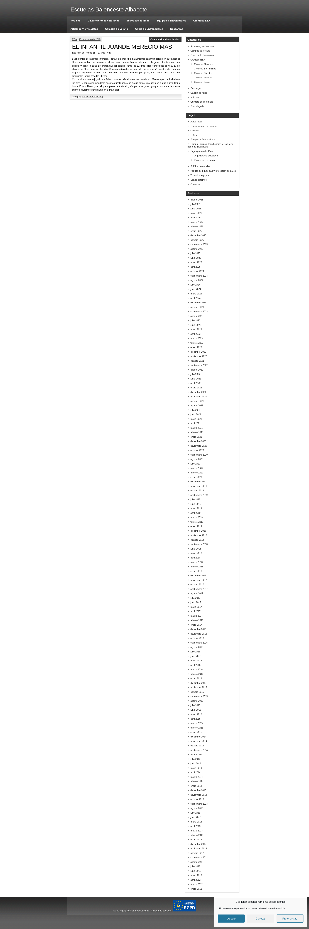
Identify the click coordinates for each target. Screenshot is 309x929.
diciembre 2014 (198, 736)
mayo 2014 (196, 768)
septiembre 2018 (199, 544)
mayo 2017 (196, 607)
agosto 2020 (196, 459)
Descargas (176, 28)
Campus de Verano (116, 28)
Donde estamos (198, 179)
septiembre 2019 (199, 495)
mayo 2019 (196, 508)
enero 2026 (196, 231)
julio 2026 (195, 204)
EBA (74, 39)
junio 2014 (195, 763)
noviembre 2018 (198, 535)
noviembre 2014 (198, 741)
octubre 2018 (197, 539)
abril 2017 (195, 611)
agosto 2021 (196, 405)
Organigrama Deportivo (206, 155)
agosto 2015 (196, 701)
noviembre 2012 (198, 848)
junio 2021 (195, 414)
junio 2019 (195, 504)
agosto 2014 (196, 754)
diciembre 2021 (198, 392)
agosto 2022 (196, 369)
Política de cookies (200, 166)
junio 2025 (195, 258)
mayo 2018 (196, 553)
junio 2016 (195, 656)
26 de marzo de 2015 (89, 39)
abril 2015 (195, 718)
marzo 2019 (196, 517)
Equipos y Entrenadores (171, 20)
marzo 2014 (196, 777)
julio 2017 (195, 598)
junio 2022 (195, 378)
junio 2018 (195, 548)
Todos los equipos (138, 20)
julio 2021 (195, 410)
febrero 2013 (196, 835)
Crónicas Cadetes (203, 73)
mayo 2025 (196, 262)
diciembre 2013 (198, 790)
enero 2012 (196, 888)
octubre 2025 (197, 240)
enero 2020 (196, 477)
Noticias (75, 20)
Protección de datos (204, 160)
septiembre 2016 (199, 642)
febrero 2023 (196, 343)
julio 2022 (195, 374)
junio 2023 (195, 325)
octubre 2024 (197, 271)
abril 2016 (195, 665)
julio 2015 (195, 705)
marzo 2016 (196, 669)
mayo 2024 (196, 293)
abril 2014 (195, 772)
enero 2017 (196, 624)
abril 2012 (195, 880)
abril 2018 (195, 557)
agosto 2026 (196, 199)
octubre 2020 (197, 450)
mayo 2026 (196, 213)
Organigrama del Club (201, 151)
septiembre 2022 (199, 365)
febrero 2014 (196, 781)
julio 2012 (195, 866)
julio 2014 (195, 759)
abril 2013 (195, 826)
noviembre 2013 (198, 794)
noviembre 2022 (198, 356)
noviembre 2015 (198, 687)
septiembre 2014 (199, 750)
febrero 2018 (196, 566)
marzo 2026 (196, 222)
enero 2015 (196, 732)
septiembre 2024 (199, 275)
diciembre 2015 (198, 683)
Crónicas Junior (202, 82)
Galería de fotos (198, 92)
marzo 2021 (196, 428)
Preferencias (289, 918)
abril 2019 (195, 513)
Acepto (231, 918)
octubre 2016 (197, 638)
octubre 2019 (197, 490)
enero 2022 (196, 387)
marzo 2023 (196, 338)
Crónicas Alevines (203, 64)
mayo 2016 (196, 660)
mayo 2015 (196, 714)
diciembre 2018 (198, 530)
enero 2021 (196, 437)
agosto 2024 (196, 280)
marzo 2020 (196, 468)
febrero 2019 (196, 522)
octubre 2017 (197, 584)
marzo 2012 (196, 884)
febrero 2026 (196, 226)
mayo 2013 (196, 821)
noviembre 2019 (198, 486)
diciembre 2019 (198, 481)
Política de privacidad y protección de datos (213, 171)
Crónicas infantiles (92, 96)
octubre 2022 (197, 360)
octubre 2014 (197, 745)
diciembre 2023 (198, 302)
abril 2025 (195, 266)
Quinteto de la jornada (201, 101)
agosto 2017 (196, 593)
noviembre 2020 (198, 445)
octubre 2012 (197, 853)
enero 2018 (196, 571)
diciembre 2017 (198, 575)
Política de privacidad (138, 910)
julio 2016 (195, 651)
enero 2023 (196, 347)
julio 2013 (195, 812)
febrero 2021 (196, 432)
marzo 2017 (196, 616)
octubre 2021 (197, 401)
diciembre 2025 (198, 235)
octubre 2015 (197, 692)
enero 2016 (196, 678)
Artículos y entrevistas (84, 28)
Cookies (194, 130)
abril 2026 (195, 217)
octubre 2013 (197, 799)
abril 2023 (195, 334)
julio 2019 (195, 499)
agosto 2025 (196, 249)
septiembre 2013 (199, 803)
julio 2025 (195, 253)
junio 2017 (195, 602)
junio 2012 (195, 871)
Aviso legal (196, 121)
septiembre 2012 (199, 857)
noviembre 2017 (198, 580)
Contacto (195, 184)
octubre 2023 (197, 307)
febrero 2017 (196, 620)
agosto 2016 (196, 647)
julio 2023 (195, 320)
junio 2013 (195, 817)
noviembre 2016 (198, 633)
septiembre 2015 (199, 696)
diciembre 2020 (198, 441)
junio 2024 (195, 289)
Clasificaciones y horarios (103, 20)
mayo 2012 (196, 875)
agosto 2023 (196, 316)
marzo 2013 (196, 830)
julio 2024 (195, 284)
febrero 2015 (196, 727)
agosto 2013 (196, 808)
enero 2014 (196, 786)
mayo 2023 (196, 329)
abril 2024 (195, 298)
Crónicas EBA (201, 20)
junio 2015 (195, 709)
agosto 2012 (196, 862)
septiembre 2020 (199, 454)
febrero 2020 (196, 472)
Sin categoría (197, 106)
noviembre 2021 (198, 396)
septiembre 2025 (199, 244)
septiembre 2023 (199, 311)
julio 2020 (195, 463)
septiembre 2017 (199, 589)
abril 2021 (195, 423)
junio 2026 (195, 208)
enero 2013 (196, 839)
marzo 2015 (196, 723)
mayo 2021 (196, 419)
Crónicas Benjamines (205, 68)
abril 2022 (195, 383)
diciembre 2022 (198, 351)
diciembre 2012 (198, 844)
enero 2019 (196, 526)
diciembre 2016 (198, 629)
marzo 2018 (196, 562)
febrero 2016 (196, 674)
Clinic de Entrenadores (149, 28)
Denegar (261, 918)
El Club (194, 135)
